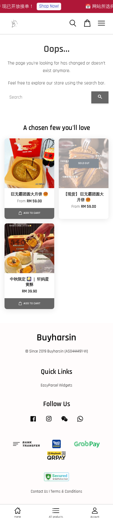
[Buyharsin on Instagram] (49, 421)
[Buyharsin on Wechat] (64, 421)
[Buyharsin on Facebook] (33, 421)
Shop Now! (48, 6)
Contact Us (39, 491)
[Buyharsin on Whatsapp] (80, 421)
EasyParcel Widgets (56, 385)
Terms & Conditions (66, 491)
